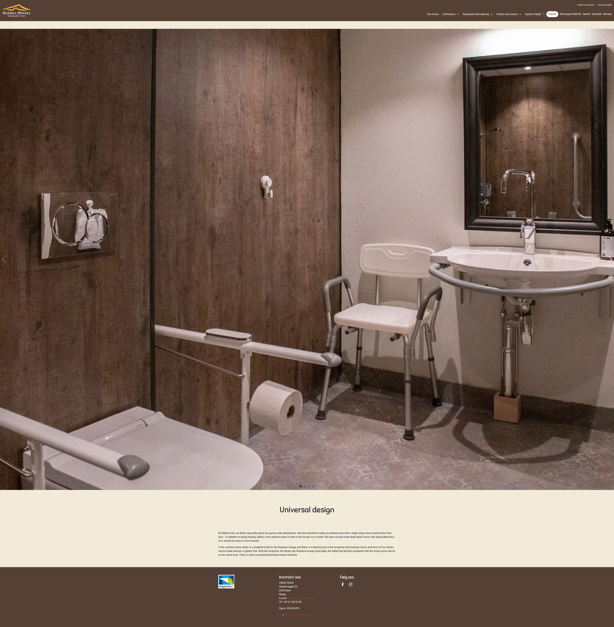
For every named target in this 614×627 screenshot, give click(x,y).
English (552, 14)
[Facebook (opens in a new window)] (342, 584)
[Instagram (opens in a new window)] (350, 584)
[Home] (16, 10)
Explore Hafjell (533, 14)
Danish (586, 14)
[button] (300, 486)
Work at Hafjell (605, 5)
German (607, 14)
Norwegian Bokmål (570, 14)
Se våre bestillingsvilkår (298, 614)
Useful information (585, 5)
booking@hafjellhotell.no (301, 598)
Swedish (597, 14)
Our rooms (433, 14)
